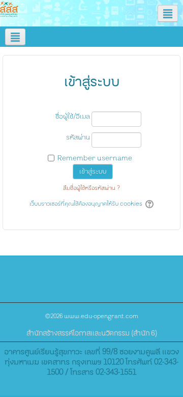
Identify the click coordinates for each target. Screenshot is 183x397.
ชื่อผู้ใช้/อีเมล (72, 116)
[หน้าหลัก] (9, 9)
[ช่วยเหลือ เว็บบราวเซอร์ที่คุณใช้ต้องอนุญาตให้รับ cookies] (149, 204)
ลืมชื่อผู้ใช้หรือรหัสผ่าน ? (91, 188)
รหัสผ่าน (78, 137)
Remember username (94, 158)
